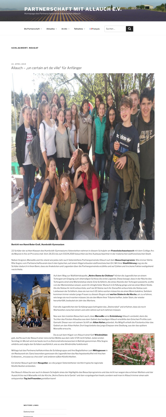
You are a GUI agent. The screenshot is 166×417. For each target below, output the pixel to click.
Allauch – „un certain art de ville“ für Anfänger (46, 68)
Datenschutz (29, 412)
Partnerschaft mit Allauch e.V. (73, 9)
